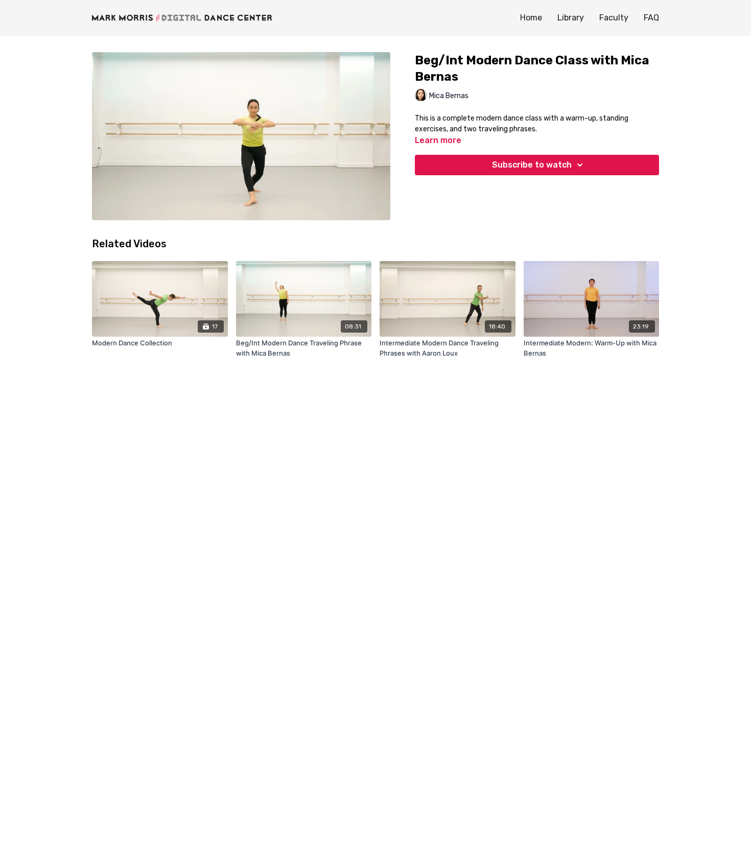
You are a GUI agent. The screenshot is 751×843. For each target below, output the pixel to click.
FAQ (651, 17)
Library (570, 17)
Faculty (613, 17)
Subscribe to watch (532, 165)
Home (531, 17)
